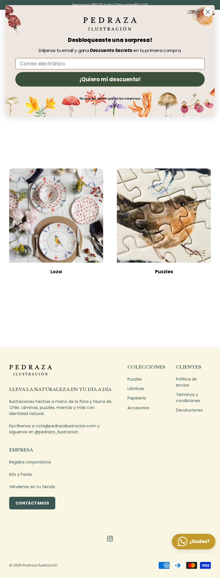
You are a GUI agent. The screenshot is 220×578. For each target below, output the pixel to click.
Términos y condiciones (188, 398)
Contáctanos (32, 503)
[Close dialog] (208, 12)
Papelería (136, 398)
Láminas (135, 388)
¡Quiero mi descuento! (110, 79)
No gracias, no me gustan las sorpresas (110, 98)
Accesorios (138, 408)
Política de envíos (186, 382)
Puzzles (164, 271)
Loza (56, 271)
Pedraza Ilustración (40, 565)
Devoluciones (189, 410)
